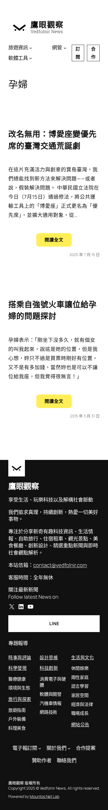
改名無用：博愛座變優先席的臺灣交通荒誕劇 (52, 140)
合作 (93, 53)
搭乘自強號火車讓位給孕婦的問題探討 (52, 310)
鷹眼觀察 (47, 24)
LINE (54, 623)
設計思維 (49, 657)
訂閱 (78, 53)
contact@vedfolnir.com (60, 565)
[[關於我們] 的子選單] (69, 748)
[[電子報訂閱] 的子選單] (39, 748)
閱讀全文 (58, 241)
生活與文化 (82, 657)
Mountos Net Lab (44, 796)
